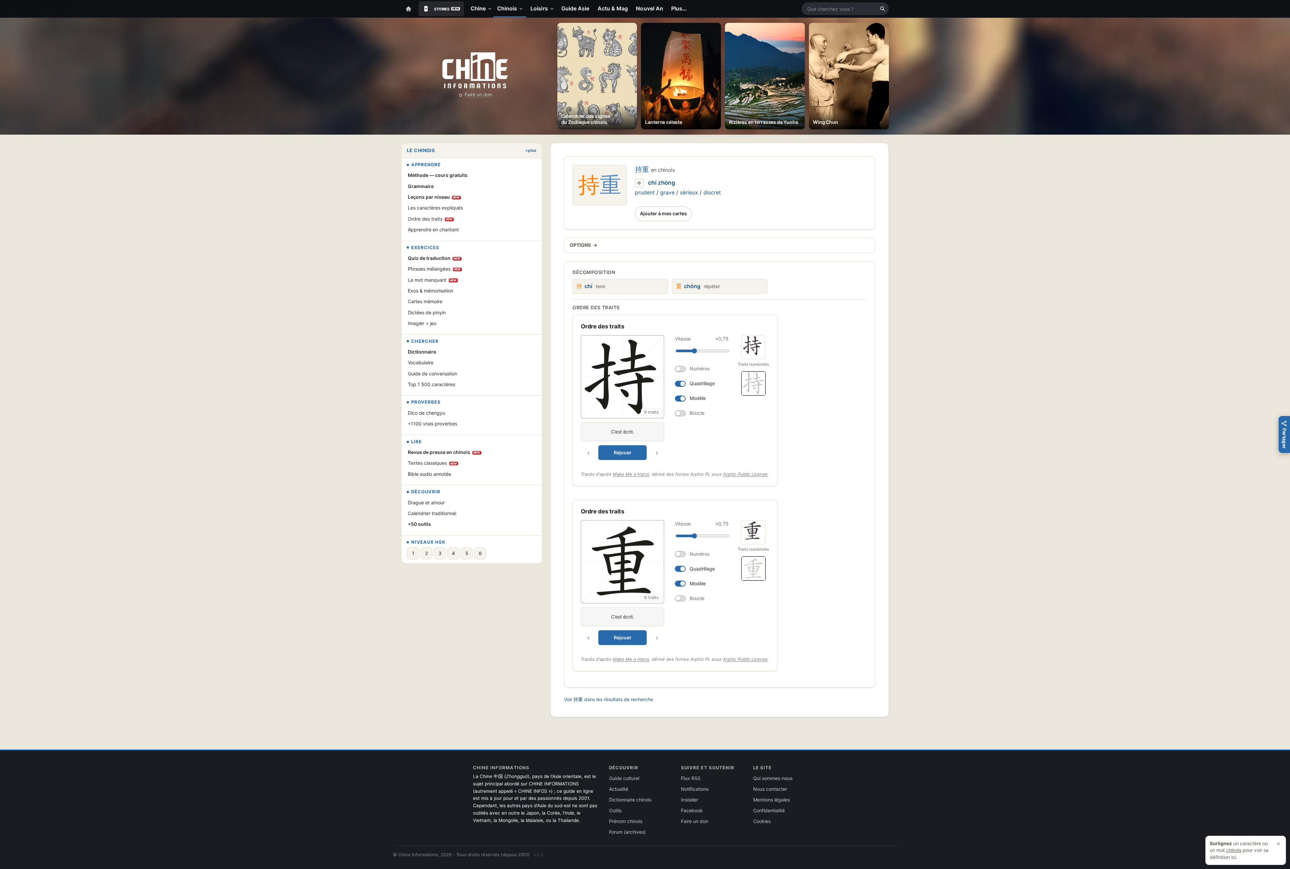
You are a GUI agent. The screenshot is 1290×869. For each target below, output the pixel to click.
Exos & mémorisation (430, 290)
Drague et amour (426, 502)
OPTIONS (583, 245)
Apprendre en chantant (433, 229)
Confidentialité (769, 810)
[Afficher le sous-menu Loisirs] (553, 8)
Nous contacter (770, 789)
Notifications (694, 789)
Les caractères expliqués (435, 208)
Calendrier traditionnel (432, 513)
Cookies (762, 821)
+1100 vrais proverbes (432, 423)
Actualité (618, 789)
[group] (656, 397)
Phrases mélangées (434, 269)
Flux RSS (690, 778)
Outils (615, 810)
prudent (645, 192)
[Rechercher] (882, 9)
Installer (689, 800)
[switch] (701, 369)
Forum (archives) (627, 832)
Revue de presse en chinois (444, 452)
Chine (478, 8)
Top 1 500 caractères (431, 384)
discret (712, 192)
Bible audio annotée (429, 474)
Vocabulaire (420, 362)
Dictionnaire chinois (630, 800)
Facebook (692, 810)
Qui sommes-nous (772, 778)
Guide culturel (624, 778)
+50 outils (419, 524)
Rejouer (623, 452)
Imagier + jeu (422, 323)
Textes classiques (432, 463)
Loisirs (539, 8)
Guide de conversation (432, 373)
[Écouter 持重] (639, 183)
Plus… (679, 8)
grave (667, 192)
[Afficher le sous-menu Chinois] (522, 8)
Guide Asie (575, 8)
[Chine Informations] (475, 70)
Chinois (507, 8)
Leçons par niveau (434, 197)
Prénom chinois (625, 821)
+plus (530, 150)
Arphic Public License (745, 474)
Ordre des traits (430, 219)
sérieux (689, 192)
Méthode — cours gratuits (438, 175)
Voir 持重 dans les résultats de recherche (608, 699)
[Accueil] (408, 8)
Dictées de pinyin (427, 312)
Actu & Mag (613, 8)
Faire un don (478, 94)
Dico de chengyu (426, 413)
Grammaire (421, 186)
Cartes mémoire (425, 301)
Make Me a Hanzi (631, 474)
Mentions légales (771, 800)
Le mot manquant (432, 280)
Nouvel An (649, 8)
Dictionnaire (422, 352)
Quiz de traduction (434, 258)
